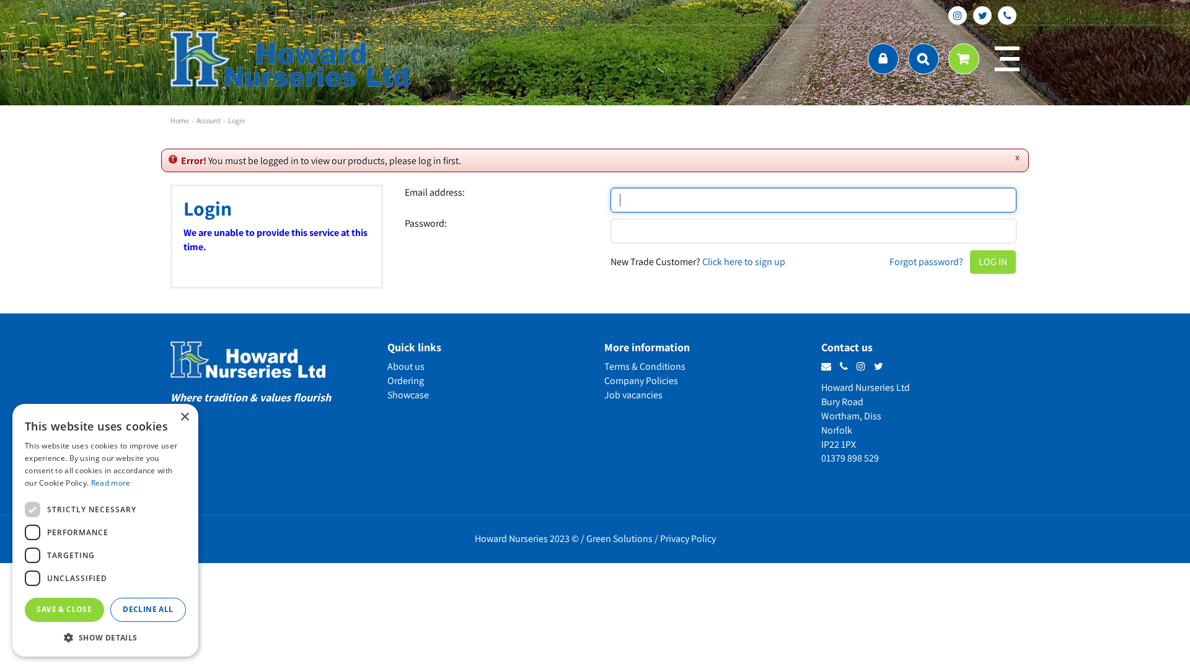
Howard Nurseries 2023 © (527, 538)
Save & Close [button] (64, 609)
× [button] (184, 417)
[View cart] (963, 58)
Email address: (435, 193)
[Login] (883, 58)
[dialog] (105, 530)
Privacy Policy (688, 538)
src (923, 58)
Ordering (405, 380)
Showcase (408, 394)
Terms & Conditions (644, 366)
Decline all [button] (148, 609)
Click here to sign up (743, 261)
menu (1007, 58)
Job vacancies (633, 394)
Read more (111, 483)
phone (1007, 15)
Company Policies (641, 380)
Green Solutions (619, 538)
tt (982, 15)
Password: (426, 224)
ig (957, 15)
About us (406, 366)
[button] (105, 637)
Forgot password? (926, 261)
